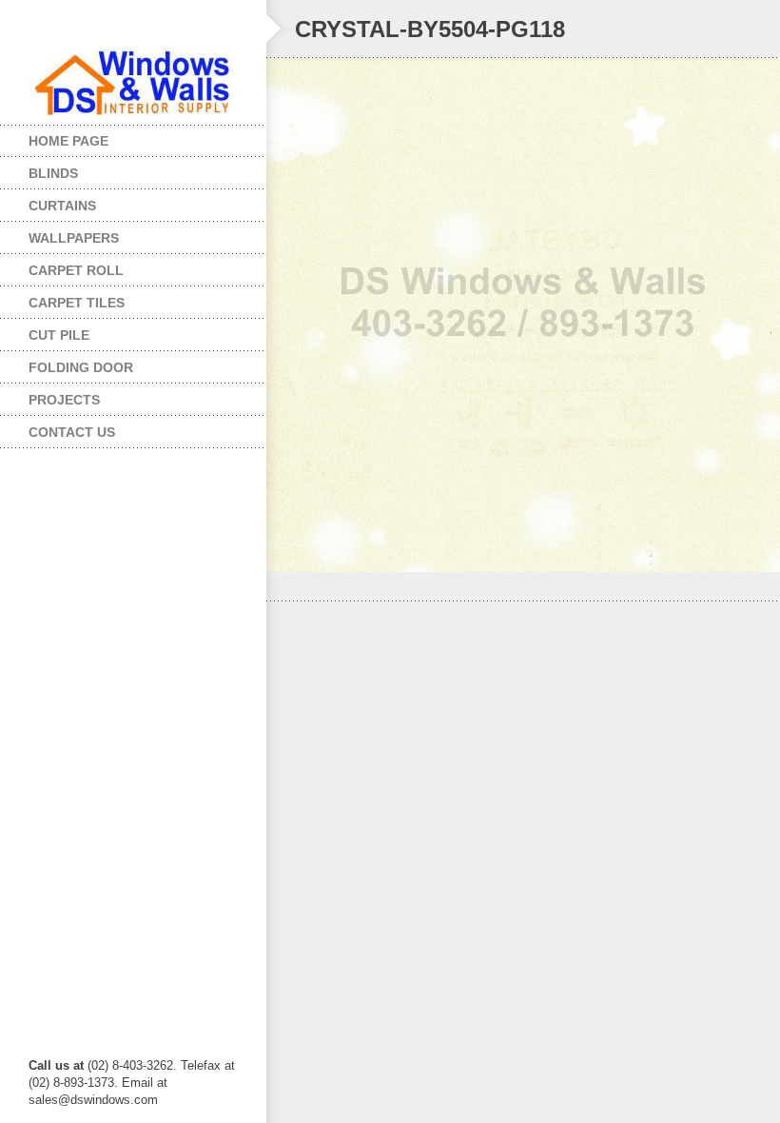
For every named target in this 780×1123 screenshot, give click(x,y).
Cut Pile (44, 331)
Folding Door (66, 363)
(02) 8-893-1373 (71, 1082)
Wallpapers (59, 234)
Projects (50, 395)
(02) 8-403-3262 (130, 1065)
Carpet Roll (62, 266)
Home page (68, 140)
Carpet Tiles (62, 298)
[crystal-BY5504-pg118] (523, 315)
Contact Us (72, 432)
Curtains (48, 201)
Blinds (39, 169)
